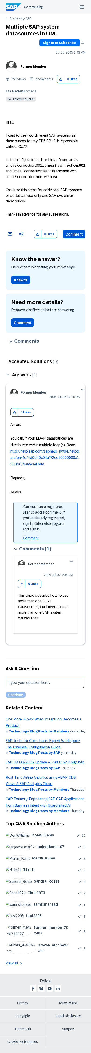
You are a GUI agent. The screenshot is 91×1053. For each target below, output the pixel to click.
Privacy (22, 1003)
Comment (74, 234)
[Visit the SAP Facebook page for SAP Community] (33, 989)
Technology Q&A (20, 18)
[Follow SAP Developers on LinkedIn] (58, 989)
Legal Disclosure (68, 1016)
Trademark (22, 1029)
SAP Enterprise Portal (20, 99)
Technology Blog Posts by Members (39, 731)
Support (68, 1029)
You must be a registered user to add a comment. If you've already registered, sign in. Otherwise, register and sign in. (44, 518)
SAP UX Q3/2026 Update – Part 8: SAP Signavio (45, 762)
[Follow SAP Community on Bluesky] (41, 989)
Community (33, 7)
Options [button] (82, 43)
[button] (60, 79)
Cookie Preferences (22, 1042)
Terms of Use (68, 1003)
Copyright (22, 1016)
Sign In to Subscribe (59, 43)
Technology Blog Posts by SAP (34, 753)
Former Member (34, 66)
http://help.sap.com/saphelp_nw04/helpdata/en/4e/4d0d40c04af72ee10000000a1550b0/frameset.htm (44, 457)
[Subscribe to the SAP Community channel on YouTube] (50, 989)
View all (12, 963)
